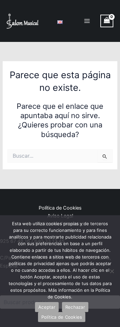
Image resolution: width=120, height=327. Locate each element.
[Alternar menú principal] (87, 21)
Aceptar (46, 307)
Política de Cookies (60, 208)
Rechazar (75, 307)
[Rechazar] (111, 271)
